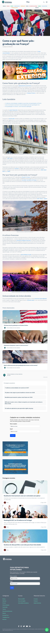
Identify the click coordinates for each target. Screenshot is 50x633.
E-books (36, 599)
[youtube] (27, 626)
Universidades (6, 605)
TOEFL (8, 171)
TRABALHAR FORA (14, 7)
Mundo (4, 613)
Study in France (26, 177)
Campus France (31, 93)
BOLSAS (4, 6)
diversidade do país (26, 254)
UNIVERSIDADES (17, 6)
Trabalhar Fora (6, 617)
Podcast (36, 601)
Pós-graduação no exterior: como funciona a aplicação (18, 106)
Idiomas (4, 601)
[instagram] (21, 626)
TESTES (27, 6)
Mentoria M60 (21, 599)
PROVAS (11, 6)
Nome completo (13, 423)
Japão (45, 198)
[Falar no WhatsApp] (47, 630)
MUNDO (39, 6)
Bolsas (4, 599)
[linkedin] (29, 626)
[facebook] (18, 626)
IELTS (4, 171)
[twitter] (24, 626)
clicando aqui (30, 300)
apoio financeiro (13, 110)
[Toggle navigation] (46, 2)
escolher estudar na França (29, 180)
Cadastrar (13, 435)
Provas (4, 603)
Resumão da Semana (7, 611)
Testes (4, 609)
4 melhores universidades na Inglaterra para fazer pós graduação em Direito (23, 103)
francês (17, 168)
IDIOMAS (8, 6)
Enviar (12, 587)
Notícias (4, 619)
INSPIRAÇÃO (23, 6)
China (41, 198)
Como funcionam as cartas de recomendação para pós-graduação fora (22, 105)
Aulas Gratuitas (37, 603)
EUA (38, 198)
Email (11, 428)
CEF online (10, 158)
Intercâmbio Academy (23, 603)
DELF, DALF (43, 170)
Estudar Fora (5, 615)
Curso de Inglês (21, 601)
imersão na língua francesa (24, 240)
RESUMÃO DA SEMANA (33, 6)
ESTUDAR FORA (44, 6)
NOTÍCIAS (37, 7)
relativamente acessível (24, 85)
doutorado (12, 118)
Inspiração (5, 607)
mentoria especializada (40, 298)
